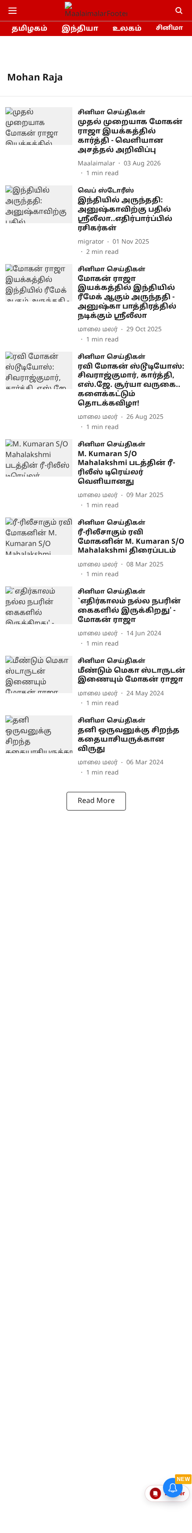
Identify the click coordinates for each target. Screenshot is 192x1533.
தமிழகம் (29, 28)
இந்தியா (80, 28)
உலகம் (127, 28)
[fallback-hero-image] (41, 142)
